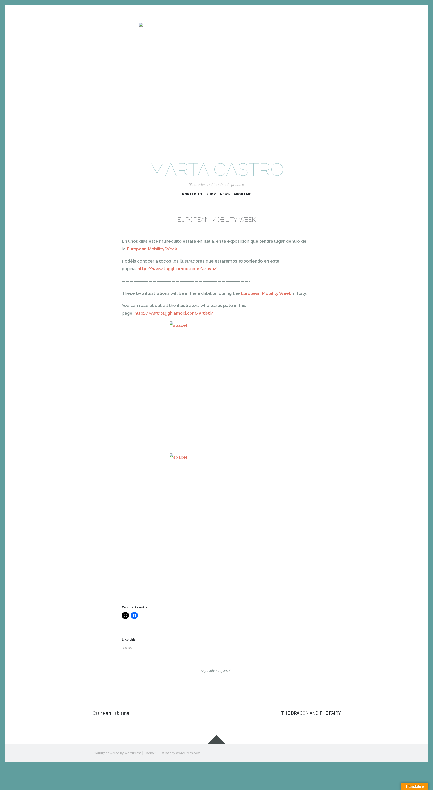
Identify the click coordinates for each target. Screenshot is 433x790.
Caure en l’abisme (110, 713)
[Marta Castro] (216, 87)
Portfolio (192, 194)
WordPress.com (188, 753)
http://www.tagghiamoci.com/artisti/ (177, 268)
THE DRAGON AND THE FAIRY (311, 713)
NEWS (225, 194)
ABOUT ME (242, 194)
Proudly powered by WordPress (116, 753)
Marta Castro (216, 170)
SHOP (211, 194)
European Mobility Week (152, 248)
